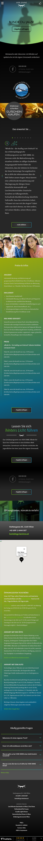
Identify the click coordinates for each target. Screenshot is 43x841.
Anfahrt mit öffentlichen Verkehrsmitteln (16, 657)
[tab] (21, 738)
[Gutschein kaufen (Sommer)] (21, 110)
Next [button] (40, 175)
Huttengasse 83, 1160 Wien (14, 617)
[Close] (24, 549)
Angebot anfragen (21, 29)
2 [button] (15, 138)
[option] (21, 69)
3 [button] (18, 138)
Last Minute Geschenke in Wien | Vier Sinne (21, 806)
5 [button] (23, 138)
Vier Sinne (21, 2)
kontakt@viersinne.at (19, 534)
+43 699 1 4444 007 (18, 530)
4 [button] (20, 138)
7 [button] (28, 138)
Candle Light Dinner (21, 811)
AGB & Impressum (21, 830)
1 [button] (12, 138)
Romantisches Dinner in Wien (21, 814)
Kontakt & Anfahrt (21, 825)
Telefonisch (7, 605)
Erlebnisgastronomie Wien (21, 817)
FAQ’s (21, 822)
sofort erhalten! (26, 599)
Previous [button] (2, 175)
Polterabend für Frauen (21, 809)
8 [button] (31, 138)
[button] (21, 559)
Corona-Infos (21, 828)
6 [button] (25, 138)
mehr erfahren (21, 225)
